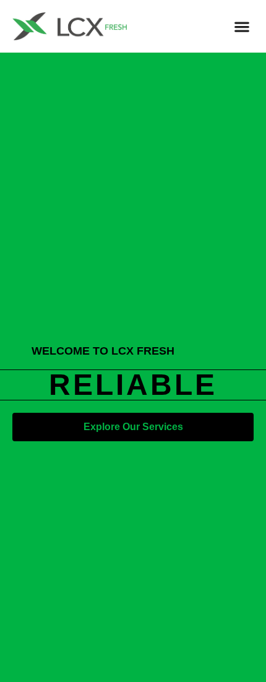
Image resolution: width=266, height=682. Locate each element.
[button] (242, 26)
